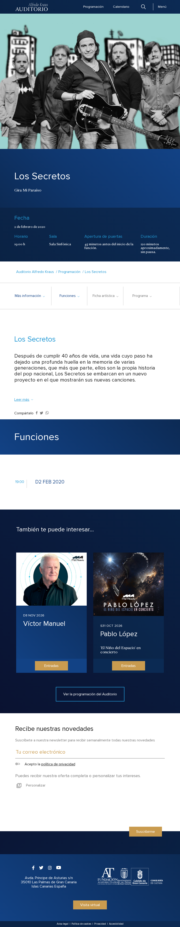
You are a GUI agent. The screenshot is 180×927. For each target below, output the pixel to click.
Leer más (21, 399)
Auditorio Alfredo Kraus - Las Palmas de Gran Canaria (32, 7)
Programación (93, 7)
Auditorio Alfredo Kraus (35, 271)
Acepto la (49, 764)
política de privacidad (58, 764)
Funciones (69, 296)
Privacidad (100, 923)
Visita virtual (90, 905)
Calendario (121, 7)
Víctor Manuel (44, 623)
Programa (141, 296)
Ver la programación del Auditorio (90, 694)
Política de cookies (81, 923)
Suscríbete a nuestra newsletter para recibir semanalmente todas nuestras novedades (85, 740)
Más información (30, 296)
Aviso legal (62, 923)
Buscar (143, 7)
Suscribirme (145, 831)
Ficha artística (105, 296)
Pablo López (119, 634)
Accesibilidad (116, 923)
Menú (162, 7)
